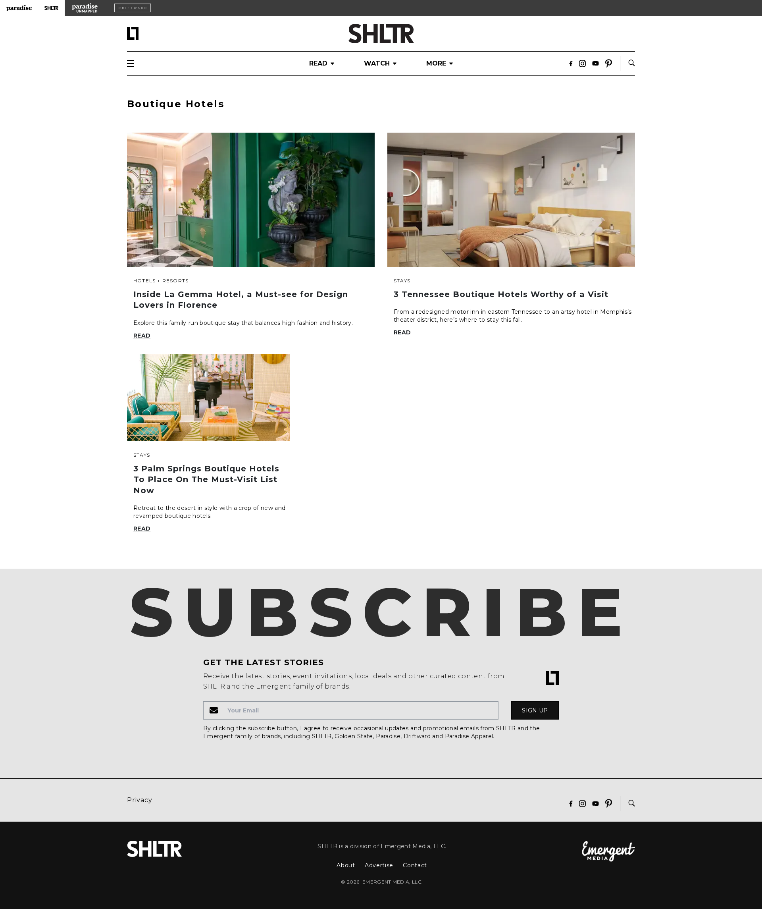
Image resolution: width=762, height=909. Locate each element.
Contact (415, 865)
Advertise (379, 865)
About (346, 865)
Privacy (139, 800)
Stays (402, 281)
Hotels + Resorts (161, 281)
